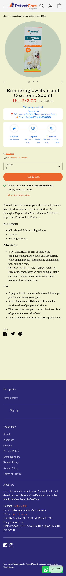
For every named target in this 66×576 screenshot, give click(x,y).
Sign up (14, 410)
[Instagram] (11, 545)
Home (5, 16)
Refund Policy (11, 462)
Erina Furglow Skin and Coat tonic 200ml (29, 16)
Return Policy (10, 468)
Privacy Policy (11, 451)
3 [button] (37, 81)
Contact (7, 445)
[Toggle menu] (4, 5)
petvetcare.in (20, 514)
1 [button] (29, 82)
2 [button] (33, 81)
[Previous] (4, 82)
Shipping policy (11, 456)
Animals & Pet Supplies (17, 157)
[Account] (50, 4)
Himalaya (10, 153)
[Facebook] (5, 545)
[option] (33, 49)
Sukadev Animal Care (27, 564)
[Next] (61, 82)
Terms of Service (12, 473)
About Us (8, 439)
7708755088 (20, 505)
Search (7, 434)
